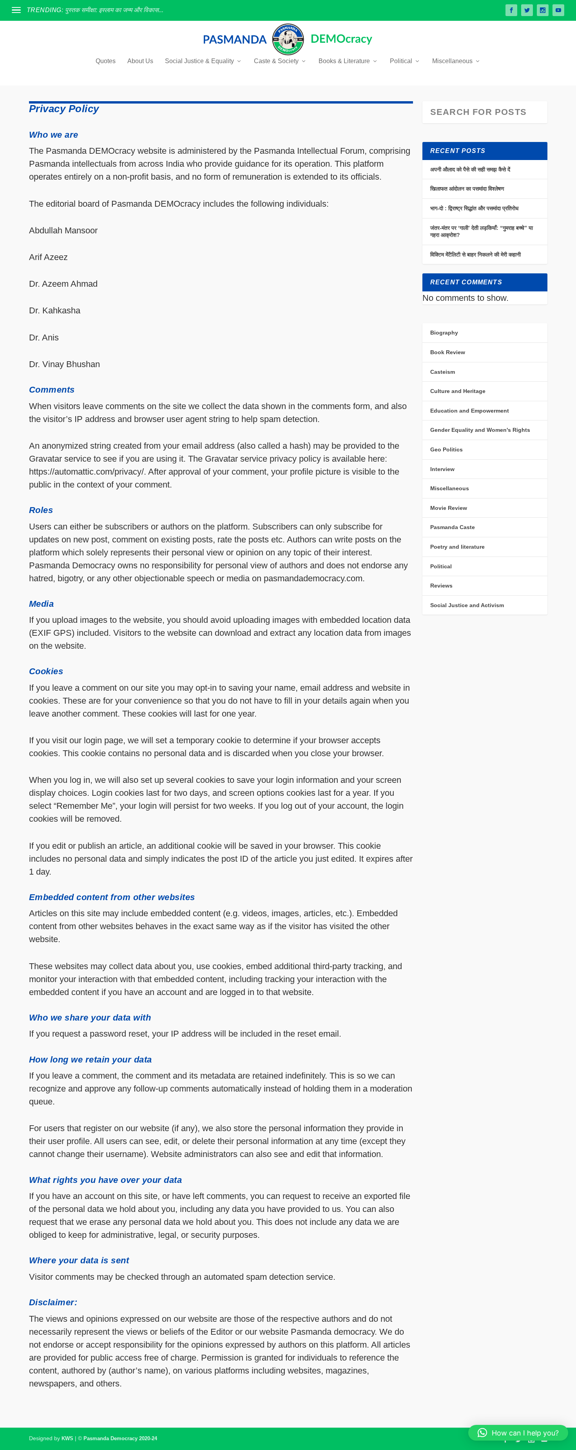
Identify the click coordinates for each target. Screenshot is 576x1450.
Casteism (442, 372)
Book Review (447, 352)
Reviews (441, 585)
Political (401, 61)
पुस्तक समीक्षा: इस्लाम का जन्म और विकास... (114, 10)
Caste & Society (276, 61)
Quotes (106, 61)
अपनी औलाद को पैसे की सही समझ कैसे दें (470, 169)
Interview (442, 469)
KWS (67, 1438)
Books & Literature (344, 61)
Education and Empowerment (469, 411)
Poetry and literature (457, 547)
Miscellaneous (452, 61)
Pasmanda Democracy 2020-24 (120, 1438)
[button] (518, 1433)
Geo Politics (446, 449)
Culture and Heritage (457, 391)
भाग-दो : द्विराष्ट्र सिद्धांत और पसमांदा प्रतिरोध (474, 208)
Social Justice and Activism (467, 605)
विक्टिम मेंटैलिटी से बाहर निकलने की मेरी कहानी (475, 254)
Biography (444, 332)
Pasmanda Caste (452, 527)
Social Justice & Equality (199, 61)
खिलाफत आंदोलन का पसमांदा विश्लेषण (467, 189)
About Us (140, 61)
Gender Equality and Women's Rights (480, 430)
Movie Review (448, 508)
